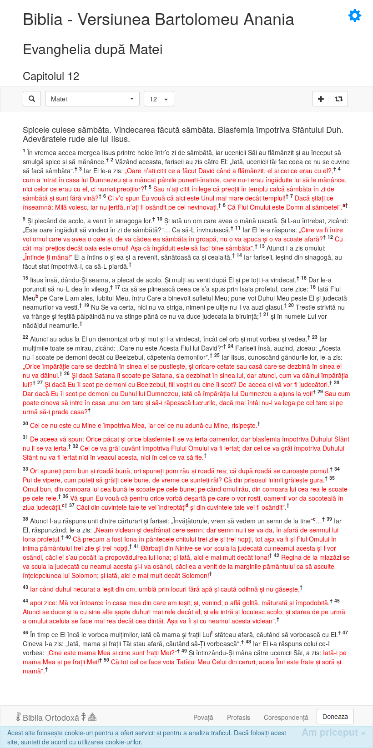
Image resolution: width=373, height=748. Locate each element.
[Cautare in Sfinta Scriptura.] (32, 98)
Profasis (238, 717)
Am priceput (334, 732)
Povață (203, 717)
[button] (92, 98)
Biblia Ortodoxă (50, 717)
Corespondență (286, 717)
